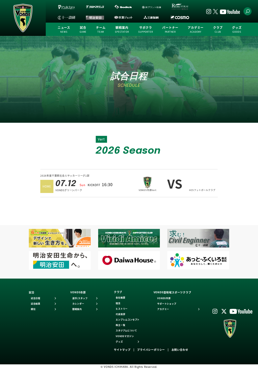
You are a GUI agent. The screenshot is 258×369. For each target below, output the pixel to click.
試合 (83, 29)
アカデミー (196, 29)
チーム (100, 29)
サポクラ (145, 29)
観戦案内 (122, 29)
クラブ (218, 29)
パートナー (170, 29)
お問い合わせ (180, 349)
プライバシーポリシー (151, 349)
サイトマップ (122, 349)
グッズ (236, 29)
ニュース (64, 29)
